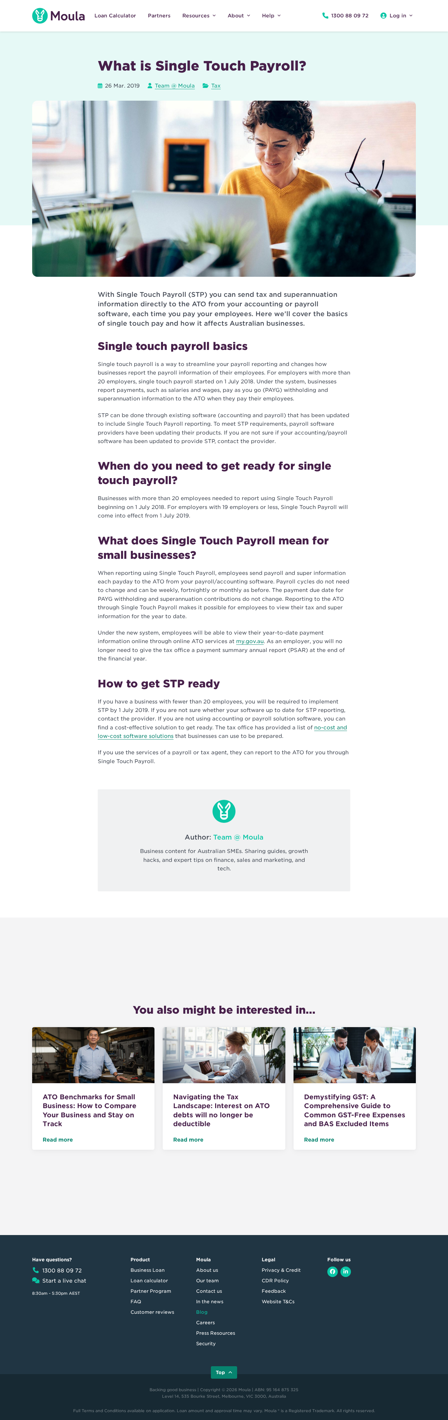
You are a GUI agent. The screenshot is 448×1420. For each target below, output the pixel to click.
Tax (216, 86)
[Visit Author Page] (224, 811)
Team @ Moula (175, 86)
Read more (58, 1140)
